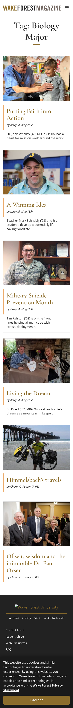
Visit (37, 618)
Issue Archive (15, 636)
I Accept (36, 700)
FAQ (9, 649)
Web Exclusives (16, 643)
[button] (67, 7)
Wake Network (54, 618)
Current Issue (15, 630)
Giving (26, 618)
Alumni (14, 618)
